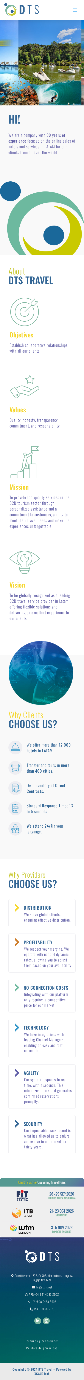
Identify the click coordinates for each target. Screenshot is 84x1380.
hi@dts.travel (44, 1287)
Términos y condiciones (42, 1341)
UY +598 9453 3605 (44, 1301)
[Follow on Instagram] (46, 1320)
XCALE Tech (42, 1373)
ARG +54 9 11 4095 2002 (44, 1294)
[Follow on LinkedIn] (37, 1320)
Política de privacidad (42, 1348)
